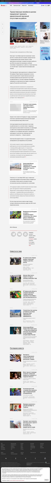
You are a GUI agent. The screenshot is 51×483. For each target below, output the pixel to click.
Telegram (32, 238)
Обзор (22, 444)
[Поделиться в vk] (2, 24)
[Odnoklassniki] (16, 458)
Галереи (12, 452)
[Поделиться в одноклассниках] (2, 28)
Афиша (41, 446)
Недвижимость (13, 444)
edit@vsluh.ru (28, 464)
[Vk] (6, 458)
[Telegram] (25, 458)
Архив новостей (43, 452)
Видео (2, 452)
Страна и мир (32, 447)
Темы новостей (33, 452)
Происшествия (16, 5)
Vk (30, 242)
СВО (11, 5)
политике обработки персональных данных (16, 480)
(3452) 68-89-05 (29, 463)
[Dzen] (35, 458)
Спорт (22, 446)
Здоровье (42, 447)
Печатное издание (14, 453)
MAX (30, 245)
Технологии (13, 447)
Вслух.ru (4, 5)
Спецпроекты (3, 453)
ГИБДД (22, 453)
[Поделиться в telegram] (2, 32)
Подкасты (12, 446)
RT (23, 97)
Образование (32, 446)
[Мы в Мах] (42, 5)
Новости (22, 452)
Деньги (2, 446)
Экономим (32, 443)
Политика (11, 43)
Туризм (22, 447)
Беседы (22, 443)
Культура (41, 444)
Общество (24, 5)
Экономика (30, 5)
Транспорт (42, 443)
